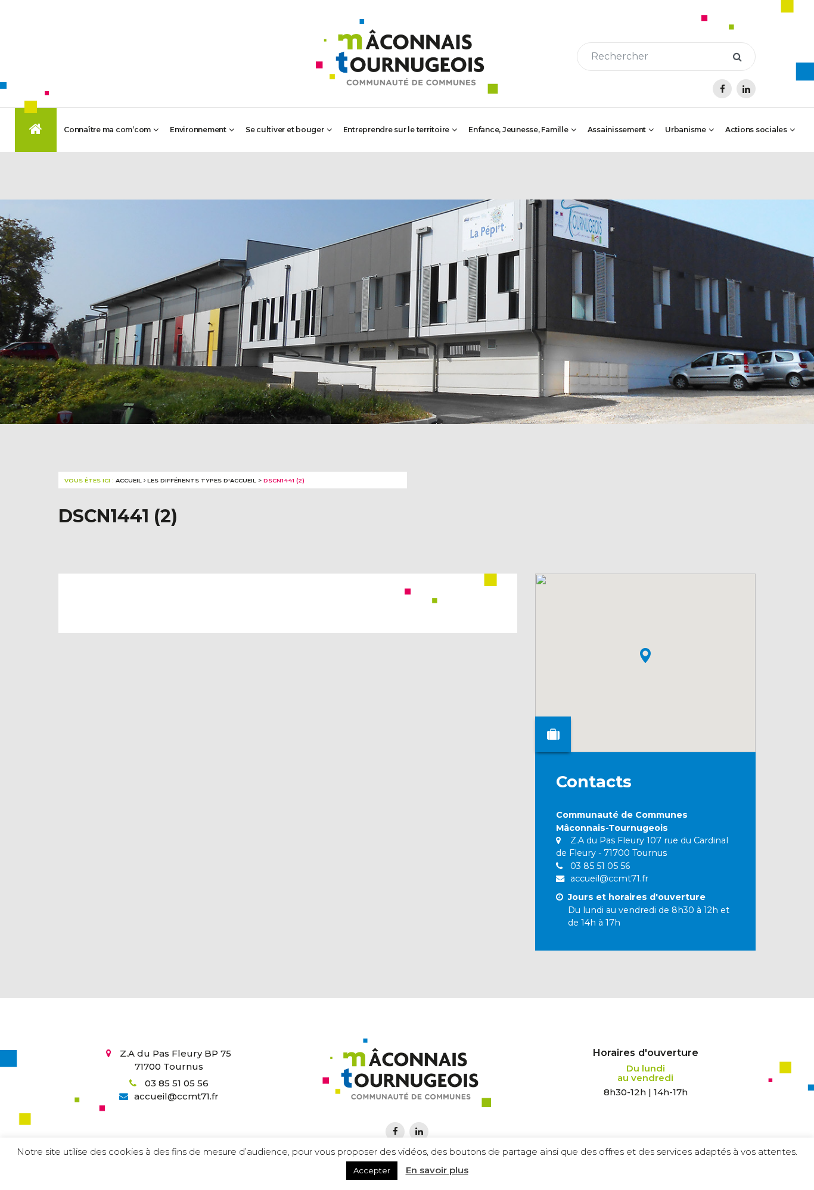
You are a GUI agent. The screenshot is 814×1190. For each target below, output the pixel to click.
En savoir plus (437, 1170)
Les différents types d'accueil (201, 480)
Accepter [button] (371, 1170)
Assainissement (617, 129)
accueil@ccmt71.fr (608, 878)
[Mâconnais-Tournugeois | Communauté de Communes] (407, 56)
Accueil (129, 480)
